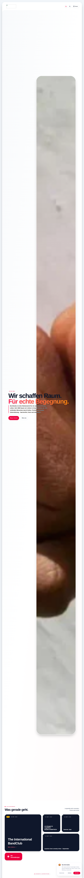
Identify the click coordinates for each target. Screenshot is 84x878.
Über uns (24, 418)
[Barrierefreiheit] (66, 6)
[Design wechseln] (70, 6)
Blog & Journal (13, 418)
